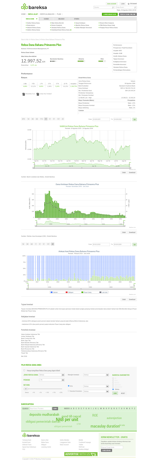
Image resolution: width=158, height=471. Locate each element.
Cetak (124, 172)
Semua (117, 389)
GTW (79, 424)
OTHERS (76, 19)
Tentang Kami (26, 440)
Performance (117, 45)
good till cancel (71, 416)
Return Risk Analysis (107, 23)
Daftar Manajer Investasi (84, 27)
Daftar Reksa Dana (33, 23)
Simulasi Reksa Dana (58, 27)
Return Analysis (56, 25)
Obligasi (43, 444)
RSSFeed (81, 447)
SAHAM (46, 19)
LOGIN (122, 4)
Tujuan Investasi (118, 59)
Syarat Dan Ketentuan (29, 447)
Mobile (81, 440)
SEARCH (25, 408)
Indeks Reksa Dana (33, 30)
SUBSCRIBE (106, 450)
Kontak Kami (26, 442)
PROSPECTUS (30, 94)
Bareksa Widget (84, 449)
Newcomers (31, 25)
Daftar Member (64, 440)
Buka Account (64, 444)
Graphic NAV (117, 50)
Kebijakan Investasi (119, 62)
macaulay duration (105, 426)
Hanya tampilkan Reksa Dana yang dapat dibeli (43, 370)
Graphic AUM (117, 53)
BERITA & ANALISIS (47, 14)
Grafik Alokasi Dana (120, 56)
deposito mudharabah (44, 414)
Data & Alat (25, 39)
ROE (95, 415)
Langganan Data (65, 442)
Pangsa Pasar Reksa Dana (109, 27)
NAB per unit (67, 419)
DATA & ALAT (33, 14)
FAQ (23, 449)
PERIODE (26, 380)
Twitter (81, 444)
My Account (133, 3)
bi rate (122, 425)
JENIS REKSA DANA (30, 375)
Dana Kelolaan (80, 23)
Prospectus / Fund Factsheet (122, 48)
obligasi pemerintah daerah (43, 421)
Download (132, 172)
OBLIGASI (61, 19)
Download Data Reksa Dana (60, 30)
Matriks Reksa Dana (82, 25)
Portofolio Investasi (119, 64)
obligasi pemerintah (63, 426)
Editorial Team (26, 444)
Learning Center (46, 447)
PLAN (59, 14)
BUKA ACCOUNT (111, 4)
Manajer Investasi (73, 375)
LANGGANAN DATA (109, 14)
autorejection (114, 417)
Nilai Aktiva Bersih (57, 23)
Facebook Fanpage (85, 442)
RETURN (26, 385)
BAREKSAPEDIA (27, 404)
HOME (23, 14)
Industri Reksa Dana (33, 27)
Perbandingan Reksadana (121, 70)
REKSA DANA (30, 19)
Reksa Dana (35, 39)
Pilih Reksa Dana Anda (107, 25)
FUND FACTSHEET (45, 94)
